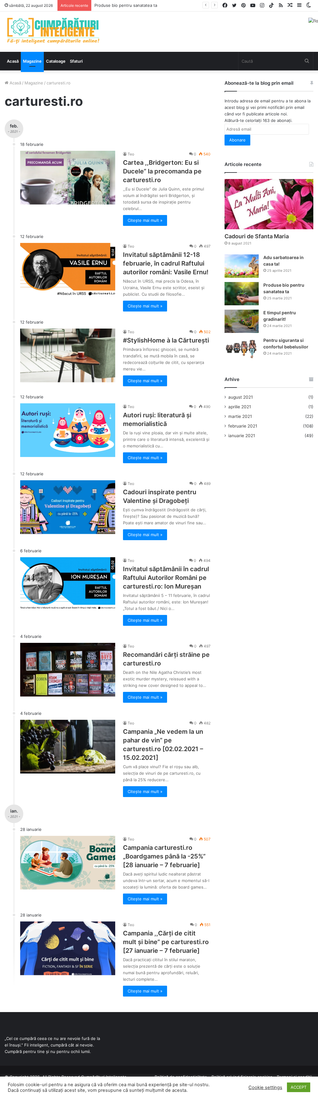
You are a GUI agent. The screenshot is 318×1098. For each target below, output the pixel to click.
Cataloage (56, 61)
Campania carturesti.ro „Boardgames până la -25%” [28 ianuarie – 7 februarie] (164, 856)
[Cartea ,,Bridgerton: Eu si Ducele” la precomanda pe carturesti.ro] (67, 177)
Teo (131, 154)
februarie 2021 (242, 426)
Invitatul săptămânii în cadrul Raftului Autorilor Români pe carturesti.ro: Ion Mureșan (166, 577)
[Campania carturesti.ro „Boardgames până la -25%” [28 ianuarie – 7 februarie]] (67, 863)
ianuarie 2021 (241, 435)
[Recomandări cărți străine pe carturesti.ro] (67, 670)
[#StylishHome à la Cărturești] (67, 355)
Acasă (13, 61)
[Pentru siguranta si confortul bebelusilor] (242, 349)
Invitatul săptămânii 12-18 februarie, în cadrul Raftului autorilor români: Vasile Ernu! (165, 263)
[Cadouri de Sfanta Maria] (269, 204)
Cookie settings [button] (265, 1087)
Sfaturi (76, 61)
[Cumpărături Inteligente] (53, 30)
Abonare (237, 139)
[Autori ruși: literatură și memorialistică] (67, 430)
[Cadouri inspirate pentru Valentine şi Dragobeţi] (67, 507)
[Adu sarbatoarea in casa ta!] (242, 266)
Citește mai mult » (145, 220)
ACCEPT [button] (299, 1087)
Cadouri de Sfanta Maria (257, 236)
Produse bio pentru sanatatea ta (125, 5)
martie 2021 (240, 416)
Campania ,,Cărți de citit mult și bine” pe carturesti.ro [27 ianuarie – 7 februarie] (166, 942)
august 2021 (240, 397)
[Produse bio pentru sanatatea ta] (242, 293)
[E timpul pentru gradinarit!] (242, 321)
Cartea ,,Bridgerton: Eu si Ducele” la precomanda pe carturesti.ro (162, 171)
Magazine (32, 61)
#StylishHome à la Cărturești (166, 340)
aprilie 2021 (239, 406)
